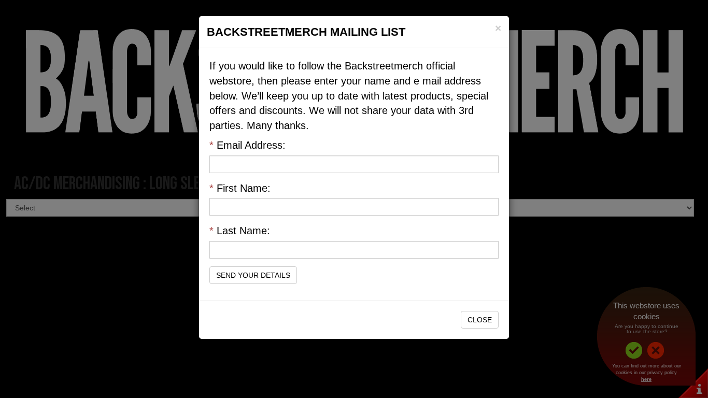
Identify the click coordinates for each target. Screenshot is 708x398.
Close (480, 320)
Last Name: (239, 230)
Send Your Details (253, 275)
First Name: (240, 188)
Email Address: (247, 145)
